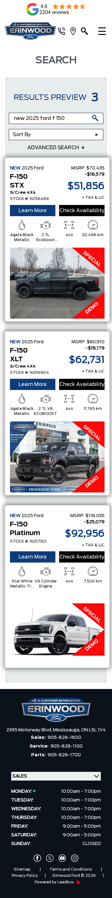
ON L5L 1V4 (93, 730)
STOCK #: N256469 (29, 199)
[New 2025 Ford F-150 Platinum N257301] (57, 629)
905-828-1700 (64, 755)
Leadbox (66, 882)
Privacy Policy (25, 875)
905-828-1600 (64, 737)
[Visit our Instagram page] (74, 858)
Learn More (33, 210)
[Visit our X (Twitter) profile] (50, 858)
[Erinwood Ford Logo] (30, 31)
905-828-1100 (66, 746)
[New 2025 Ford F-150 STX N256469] (57, 283)
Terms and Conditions (70, 869)
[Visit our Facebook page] (37, 858)
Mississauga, (67, 730)
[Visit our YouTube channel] (62, 858)
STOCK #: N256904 (29, 372)
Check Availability (82, 210)
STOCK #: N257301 (28, 541)
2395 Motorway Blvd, (29, 730)
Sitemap (22, 869)
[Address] (75, 31)
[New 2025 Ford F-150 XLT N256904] (57, 457)
